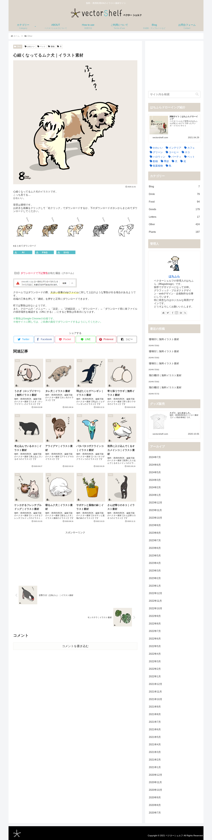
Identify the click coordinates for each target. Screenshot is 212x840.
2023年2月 (155, 578)
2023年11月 (155, 510)
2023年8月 (155, 532)
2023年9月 (155, 525)
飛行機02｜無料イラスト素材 (165, 387)
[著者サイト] (163, 313)
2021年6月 (155, 729)
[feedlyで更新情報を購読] (181, 313)
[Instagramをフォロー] (176, 313)
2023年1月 (155, 585)
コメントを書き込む (75, 646)
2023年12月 (155, 502)
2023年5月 (155, 555)
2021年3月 (155, 752)
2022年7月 (155, 631)
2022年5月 (155, 646)
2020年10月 (155, 790)
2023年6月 (155, 548)
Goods (174, 209)
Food (174, 201)
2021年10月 (155, 699)
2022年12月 (155, 593)
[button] (127, 339)
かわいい (31, 46)
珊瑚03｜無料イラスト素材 (164, 339)
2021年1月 (155, 767)
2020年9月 (155, 797)
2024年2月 (155, 487)
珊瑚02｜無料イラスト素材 (164, 351)
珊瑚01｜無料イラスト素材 (164, 363)
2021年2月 (155, 759)
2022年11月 (155, 601)
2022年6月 (155, 638)
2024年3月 (155, 480)
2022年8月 (155, 623)
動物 (52, 46)
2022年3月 (155, 661)
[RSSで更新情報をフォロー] (185, 313)
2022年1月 (155, 676)
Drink (174, 194)
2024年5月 (155, 472)
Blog (174, 186)
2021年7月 (155, 722)
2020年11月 (155, 782)
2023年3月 (155, 570)
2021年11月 (155, 691)
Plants (174, 232)
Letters (174, 217)
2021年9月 (155, 706)
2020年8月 (155, 805)
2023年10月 (155, 517)
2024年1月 (155, 495)
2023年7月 (155, 540)
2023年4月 (155, 563)
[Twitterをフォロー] (168, 313)
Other (19, 46)
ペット (42, 46)
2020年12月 (155, 775)
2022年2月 (155, 669)
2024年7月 (155, 457)
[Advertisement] (75, 556)
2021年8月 (155, 714)
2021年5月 (155, 737)
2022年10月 (155, 608)
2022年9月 (155, 616)
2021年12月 (155, 684)
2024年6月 (155, 464)
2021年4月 (155, 744)
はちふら (174, 276)
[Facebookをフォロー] (172, 313)
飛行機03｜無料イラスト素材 (165, 375)
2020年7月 (155, 812)
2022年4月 (155, 654)
